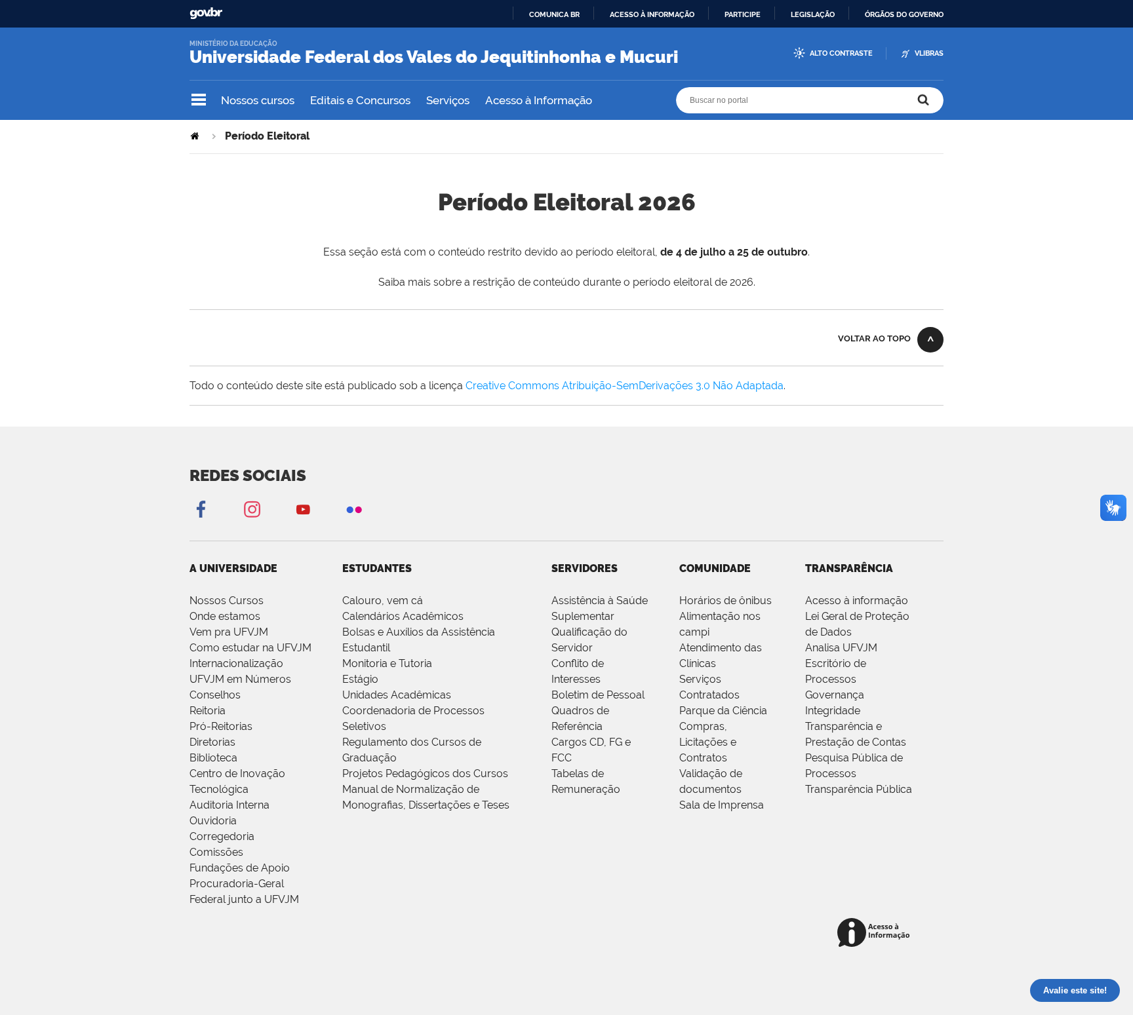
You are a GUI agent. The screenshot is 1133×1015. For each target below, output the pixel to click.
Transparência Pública (858, 789)
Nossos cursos (257, 100)
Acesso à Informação (538, 100)
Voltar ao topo (874, 338)
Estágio (360, 679)
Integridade (832, 710)
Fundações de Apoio (239, 868)
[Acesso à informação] (875, 933)
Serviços (447, 100)
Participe (743, 14)
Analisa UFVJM (841, 648)
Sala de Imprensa (721, 805)
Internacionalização (236, 663)
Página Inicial (196, 136)
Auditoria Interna (229, 805)
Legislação (813, 14)
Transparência (849, 568)
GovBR (205, 13)
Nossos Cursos (226, 600)
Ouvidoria (213, 820)
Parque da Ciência (723, 710)
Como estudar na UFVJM (250, 648)
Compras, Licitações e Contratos (707, 742)
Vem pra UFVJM (228, 632)
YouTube (303, 509)
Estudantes (377, 568)
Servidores (584, 568)
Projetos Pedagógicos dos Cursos (425, 773)
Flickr (354, 509)
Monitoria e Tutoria (387, 663)
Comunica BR (554, 14)
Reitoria (207, 710)
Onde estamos (224, 616)
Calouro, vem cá (382, 600)
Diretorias (212, 742)
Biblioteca (213, 758)
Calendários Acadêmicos (403, 616)
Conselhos (215, 695)
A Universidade (233, 568)
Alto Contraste (841, 53)
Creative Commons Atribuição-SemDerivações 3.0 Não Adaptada (625, 385)
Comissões (216, 852)
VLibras (929, 53)
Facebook (200, 509)
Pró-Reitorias (220, 726)
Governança (834, 695)
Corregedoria (221, 836)
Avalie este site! (1075, 990)
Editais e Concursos (360, 100)
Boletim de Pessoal (598, 695)
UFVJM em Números (240, 679)
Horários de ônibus (725, 600)
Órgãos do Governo (904, 14)
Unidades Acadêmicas (396, 695)
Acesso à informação (652, 14)
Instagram (252, 509)
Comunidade (715, 568)
